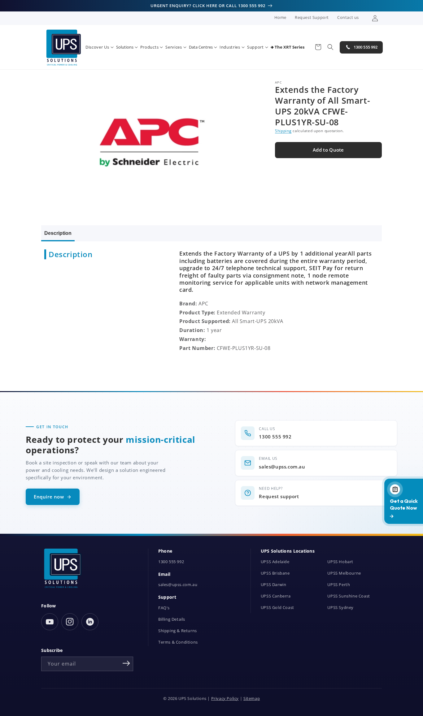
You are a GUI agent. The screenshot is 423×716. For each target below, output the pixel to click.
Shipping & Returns (177, 630)
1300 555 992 (171, 561)
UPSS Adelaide (275, 561)
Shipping (283, 131)
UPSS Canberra (276, 596)
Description (58, 233)
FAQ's (164, 607)
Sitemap (251, 698)
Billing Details (171, 619)
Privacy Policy (225, 698)
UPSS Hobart (340, 561)
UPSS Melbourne (344, 573)
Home (280, 17)
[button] (99, 47)
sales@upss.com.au (177, 584)
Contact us (348, 17)
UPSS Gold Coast (277, 607)
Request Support (312, 17)
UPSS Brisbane (275, 573)
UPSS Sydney (340, 607)
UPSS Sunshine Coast (348, 596)
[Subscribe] (126, 663)
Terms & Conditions (178, 642)
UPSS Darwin (273, 584)
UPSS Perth (338, 584)
